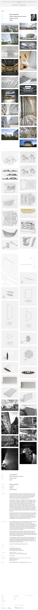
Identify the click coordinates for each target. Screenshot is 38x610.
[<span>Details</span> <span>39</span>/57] (28, 319)
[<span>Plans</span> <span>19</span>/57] (9, 159)
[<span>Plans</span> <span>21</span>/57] (28, 170)
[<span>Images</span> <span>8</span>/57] (9, 67)
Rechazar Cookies (22, 4)
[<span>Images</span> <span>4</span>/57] (9, 39)
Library (2, 596)
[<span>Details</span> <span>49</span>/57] (28, 397)
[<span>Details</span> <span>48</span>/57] (9, 392)
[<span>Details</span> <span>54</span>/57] (28, 434)
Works (2, 595)
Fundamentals (3, 600)
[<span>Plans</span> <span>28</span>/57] (9, 218)
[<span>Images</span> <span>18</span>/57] (28, 143)
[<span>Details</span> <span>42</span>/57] (28, 355)
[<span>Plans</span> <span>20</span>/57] (28, 157)
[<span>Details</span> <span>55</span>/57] (9, 441)
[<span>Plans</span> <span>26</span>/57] (9, 201)
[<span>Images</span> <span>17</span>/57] (9, 134)
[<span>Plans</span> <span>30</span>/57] (9, 233)
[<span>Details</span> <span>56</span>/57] (28, 452)
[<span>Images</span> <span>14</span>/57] (9, 109)
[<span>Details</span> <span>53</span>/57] (28, 422)
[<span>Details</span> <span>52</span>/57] (9, 423)
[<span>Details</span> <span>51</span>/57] (28, 409)
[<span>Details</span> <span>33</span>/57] (9, 269)
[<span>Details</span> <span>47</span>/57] (28, 384)
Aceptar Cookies (15, 4)
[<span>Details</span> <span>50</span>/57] (9, 405)
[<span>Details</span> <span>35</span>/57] (28, 278)
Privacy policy (16, 596)
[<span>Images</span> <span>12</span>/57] (9, 95)
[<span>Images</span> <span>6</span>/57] (9, 51)
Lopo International (19, 552)
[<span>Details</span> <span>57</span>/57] (9, 459)
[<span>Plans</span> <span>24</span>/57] (9, 187)
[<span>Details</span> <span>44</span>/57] (9, 367)
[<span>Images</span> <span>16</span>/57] (28, 132)
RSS (14, 598)
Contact (15, 599)
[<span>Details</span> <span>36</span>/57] (28, 295)
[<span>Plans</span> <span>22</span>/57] (9, 174)
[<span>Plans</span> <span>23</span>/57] (28, 184)
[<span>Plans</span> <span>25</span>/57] (28, 199)
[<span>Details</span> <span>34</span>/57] (28, 262)
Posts (2, 599)
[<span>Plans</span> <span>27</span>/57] (28, 213)
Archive (2, 598)
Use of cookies (16, 595)
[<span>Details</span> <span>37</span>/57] (9, 293)
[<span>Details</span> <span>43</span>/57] (9, 355)
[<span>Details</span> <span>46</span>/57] (9, 380)
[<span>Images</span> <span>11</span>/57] (28, 89)
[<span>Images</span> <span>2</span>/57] (28, 26)
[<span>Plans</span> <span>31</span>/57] (28, 242)
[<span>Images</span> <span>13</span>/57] (28, 110)
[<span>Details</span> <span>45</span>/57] (28, 372)
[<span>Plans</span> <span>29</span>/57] (28, 226)
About (2, 602)
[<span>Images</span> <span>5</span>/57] (28, 45)
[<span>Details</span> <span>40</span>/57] (9, 339)
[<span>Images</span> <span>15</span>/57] (9, 121)
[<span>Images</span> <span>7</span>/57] (28, 60)
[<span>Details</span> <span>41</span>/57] (28, 338)
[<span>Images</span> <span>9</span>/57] (28, 77)
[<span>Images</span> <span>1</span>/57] (9, 27)
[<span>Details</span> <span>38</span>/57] (9, 314)
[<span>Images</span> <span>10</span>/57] (9, 82)
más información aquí (21, 1)
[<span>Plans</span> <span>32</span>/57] (9, 244)
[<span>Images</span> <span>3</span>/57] (28, 35)
